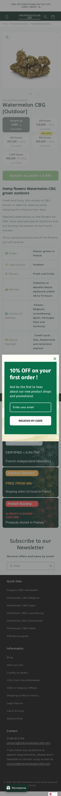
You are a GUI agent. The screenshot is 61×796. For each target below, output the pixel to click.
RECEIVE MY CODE (31, 420)
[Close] (55, 359)
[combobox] (53, 794)
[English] (52, 794)
